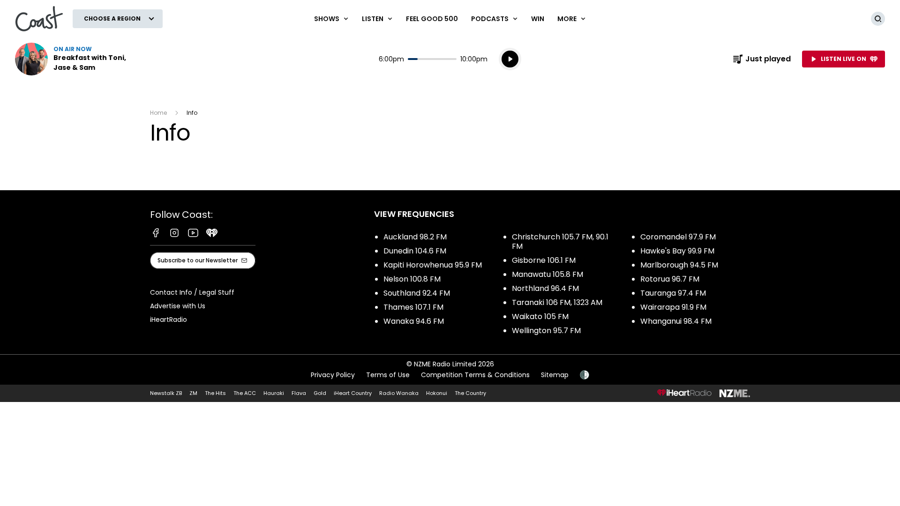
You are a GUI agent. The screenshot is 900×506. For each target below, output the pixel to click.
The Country (470, 393)
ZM (193, 393)
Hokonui (436, 393)
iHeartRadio (168, 319)
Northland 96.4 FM (545, 288)
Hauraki (273, 393)
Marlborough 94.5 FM (679, 265)
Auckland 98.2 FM (415, 236)
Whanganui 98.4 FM (676, 321)
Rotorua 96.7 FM (669, 279)
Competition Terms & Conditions (475, 375)
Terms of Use (388, 375)
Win (537, 18)
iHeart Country (353, 393)
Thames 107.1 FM (413, 307)
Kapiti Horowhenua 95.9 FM (432, 265)
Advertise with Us (177, 306)
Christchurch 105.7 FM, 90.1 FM (560, 241)
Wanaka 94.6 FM (413, 321)
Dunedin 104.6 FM (414, 251)
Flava (299, 393)
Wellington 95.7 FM (546, 330)
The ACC (244, 393)
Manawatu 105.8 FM (547, 274)
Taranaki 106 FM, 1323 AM (557, 302)
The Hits (215, 393)
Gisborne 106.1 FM (544, 260)
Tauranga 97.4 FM (673, 293)
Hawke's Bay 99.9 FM (677, 251)
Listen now (75, 59)
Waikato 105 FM (540, 316)
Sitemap (555, 375)
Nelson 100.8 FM (412, 279)
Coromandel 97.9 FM (678, 236)
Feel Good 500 (432, 18)
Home (158, 113)
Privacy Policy (333, 375)
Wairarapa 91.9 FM (673, 307)
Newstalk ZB (166, 393)
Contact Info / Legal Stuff (192, 292)
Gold (320, 393)
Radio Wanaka (399, 393)
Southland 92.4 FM (416, 293)
